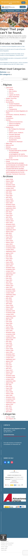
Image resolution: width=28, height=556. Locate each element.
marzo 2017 (9, 370)
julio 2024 (9, 211)
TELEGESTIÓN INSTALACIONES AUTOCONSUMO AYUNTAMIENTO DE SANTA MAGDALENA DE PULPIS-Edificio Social (18, 154)
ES (21, 10)
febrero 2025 (10, 201)
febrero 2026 (10, 181)
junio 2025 (9, 193)
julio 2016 (8, 384)
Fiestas (4, 10)
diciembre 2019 (10, 311)
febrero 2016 (9, 393)
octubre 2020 (10, 293)
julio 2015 (8, 406)
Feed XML (4, 550)
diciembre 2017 (10, 354)
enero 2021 (9, 287)
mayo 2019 (9, 323)
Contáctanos (9, 118)
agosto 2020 (9, 296)
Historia (11, 93)
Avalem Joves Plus (11, 98)
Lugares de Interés (14, 95)
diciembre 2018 (10, 332)
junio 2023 (9, 235)
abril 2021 (9, 282)
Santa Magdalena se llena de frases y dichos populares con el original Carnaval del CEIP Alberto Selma (14, 63)
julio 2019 (8, 320)
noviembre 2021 (10, 269)
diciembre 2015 (10, 397)
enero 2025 (9, 202)
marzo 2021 (9, 284)
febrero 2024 (10, 220)
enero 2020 (9, 309)
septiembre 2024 (11, 208)
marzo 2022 (9, 262)
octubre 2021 (10, 271)
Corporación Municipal (15, 105)
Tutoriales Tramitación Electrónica (15, 174)
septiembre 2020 (11, 294)
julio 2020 (9, 298)
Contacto (18, 10)
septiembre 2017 (10, 359)
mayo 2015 (9, 410)
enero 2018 (9, 352)
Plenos (11, 107)
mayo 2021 (9, 280)
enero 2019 (9, 330)
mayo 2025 (9, 195)
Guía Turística (13, 91)
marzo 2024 (9, 219)
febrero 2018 (9, 350)
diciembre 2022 (10, 246)
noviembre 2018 (10, 334)
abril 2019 (9, 325)
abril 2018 (9, 347)
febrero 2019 (9, 329)
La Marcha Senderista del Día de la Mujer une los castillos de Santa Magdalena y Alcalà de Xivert (12, 54)
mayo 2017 (9, 366)
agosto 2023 (9, 231)
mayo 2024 (9, 215)
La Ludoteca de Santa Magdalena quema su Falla (12, 46)
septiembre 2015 (10, 402)
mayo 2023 (9, 237)
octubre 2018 (10, 336)
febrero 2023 (10, 242)
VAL (25, 10)
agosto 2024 (9, 210)
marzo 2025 (9, 199)
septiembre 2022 (11, 251)
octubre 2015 (10, 401)
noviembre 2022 (10, 248)
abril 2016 (9, 390)
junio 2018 (9, 343)
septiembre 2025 (11, 190)
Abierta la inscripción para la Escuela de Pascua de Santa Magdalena (12, 50)
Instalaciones (9, 127)
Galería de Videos (14, 125)
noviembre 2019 (10, 312)
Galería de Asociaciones (16, 122)
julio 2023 (9, 233)
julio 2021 (8, 276)
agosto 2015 (9, 404)
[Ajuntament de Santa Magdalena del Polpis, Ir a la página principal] (8, 6)
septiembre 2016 (10, 381)
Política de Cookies (11, 149)
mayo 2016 (9, 388)
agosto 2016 (9, 383)
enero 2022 (9, 266)
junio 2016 (9, 386)
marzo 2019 (9, 327)
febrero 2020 (10, 307)
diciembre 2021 (10, 267)
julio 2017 (8, 363)
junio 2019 (9, 321)
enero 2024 (9, 222)
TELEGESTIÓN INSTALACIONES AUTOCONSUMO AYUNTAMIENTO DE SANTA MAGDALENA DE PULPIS (16, 165)
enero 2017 (9, 374)
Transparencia (13, 109)
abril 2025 (9, 197)
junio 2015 (9, 408)
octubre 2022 (10, 249)
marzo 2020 (9, 305)
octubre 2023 (10, 228)
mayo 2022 (9, 258)
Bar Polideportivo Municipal (17, 129)
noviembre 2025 (10, 186)
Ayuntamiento (10, 102)
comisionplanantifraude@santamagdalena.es (15, 436)
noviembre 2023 (10, 226)
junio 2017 (9, 365)
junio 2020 (9, 300)
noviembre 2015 (10, 399)
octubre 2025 (10, 188)
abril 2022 (9, 260)
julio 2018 (8, 341)
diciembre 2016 (10, 375)
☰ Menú (22, 7)
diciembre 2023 (10, 224)
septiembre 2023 (11, 230)
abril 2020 (9, 303)
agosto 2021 (9, 275)
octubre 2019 (10, 314)
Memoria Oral (10, 145)
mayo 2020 (9, 302)
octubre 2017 (9, 357)
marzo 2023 (9, 240)
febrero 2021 (9, 285)
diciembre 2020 (10, 289)
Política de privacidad (12, 159)
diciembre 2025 (10, 184)
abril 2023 (9, 239)
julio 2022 (9, 255)
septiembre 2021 (10, 273)
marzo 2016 (9, 392)
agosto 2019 (9, 318)
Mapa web (9, 143)
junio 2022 (9, 257)
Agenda (11, 89)
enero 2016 (9, 395)
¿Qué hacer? (9, 87)
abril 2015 (9, 411)
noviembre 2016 (10, 377)
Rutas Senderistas (14, 96)
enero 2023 (9, 244)
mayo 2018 (9, 345)
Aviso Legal (9, 100)
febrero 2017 (9, 372)
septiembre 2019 (10, 316)
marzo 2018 (9, 348)
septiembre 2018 (10, 338)
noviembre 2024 (10, 206)
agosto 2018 (9, 339)
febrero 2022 (10, 264)
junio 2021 (9, 278)
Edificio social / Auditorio (16, 132)
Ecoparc (11, 131)
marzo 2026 (9, 179)
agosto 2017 (9, 361)
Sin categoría (5, 74)
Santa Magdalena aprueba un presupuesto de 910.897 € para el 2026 (13, 58)
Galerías (8, 120)
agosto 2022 (9, 253)
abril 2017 (8, 368)
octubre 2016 (10, 379)
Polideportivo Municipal (15, 141)
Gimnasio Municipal (14, 134)
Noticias (3, 72)
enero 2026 (9, 183)
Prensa (8, 161)
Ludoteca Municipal (14, 136)
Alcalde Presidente (14, 104)
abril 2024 (9, 217)
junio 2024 (9, 213)
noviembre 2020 (10, 291)
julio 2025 (9, 192)
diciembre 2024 (10, 204)
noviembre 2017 (10, 356)
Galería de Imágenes (14, 123)
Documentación (10, 10)
